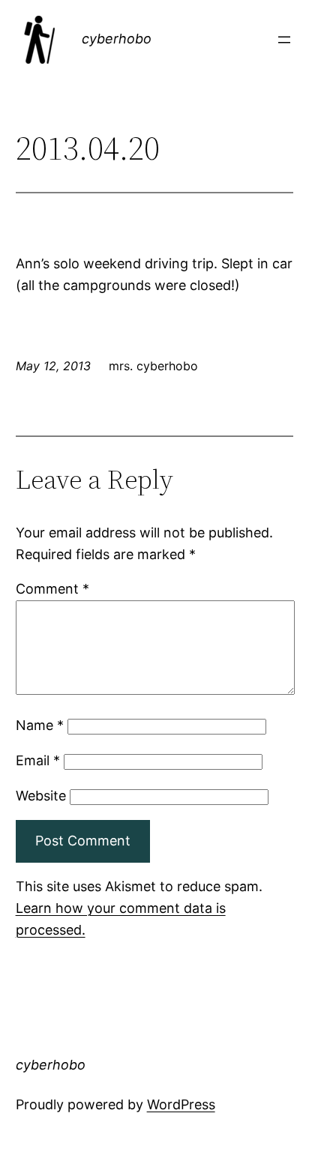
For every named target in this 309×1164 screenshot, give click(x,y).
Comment (52, 589)
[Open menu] (284, 40)
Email (38, 760)
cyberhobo (117, 38)
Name (40, 725)
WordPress (181, 1104)
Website (41, 795)
